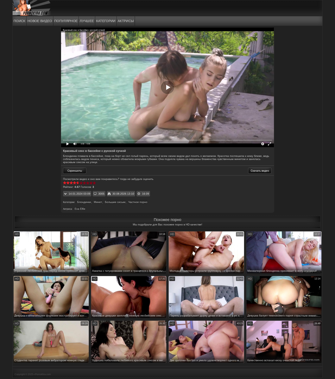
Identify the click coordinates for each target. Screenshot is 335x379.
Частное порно (137, 202)
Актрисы (126, 21)
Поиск (19, 21)
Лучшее (87, 21)
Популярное (66, 21)
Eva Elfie (80, 208)
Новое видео (40, 21)
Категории (106, 21)
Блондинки (84, 202)
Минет (98, 202)
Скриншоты (74, 170)
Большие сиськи (115, 202)
